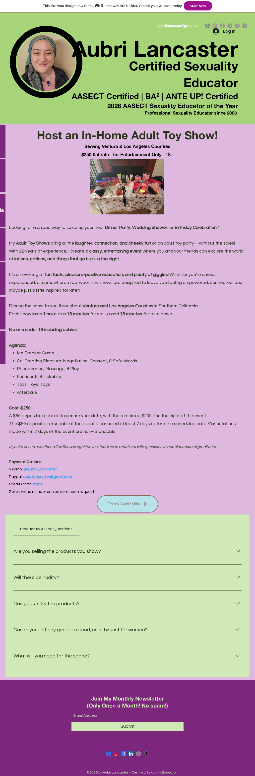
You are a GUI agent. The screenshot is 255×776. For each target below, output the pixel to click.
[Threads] (138, 753)
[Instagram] (116, 753)
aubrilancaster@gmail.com (191, 447)
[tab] (46, 528)
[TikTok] (244, 25)
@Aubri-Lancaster (40, 469)
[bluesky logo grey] (207, 25)
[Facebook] (123, 753)
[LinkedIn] (130, 753)
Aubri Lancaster (155, 48)
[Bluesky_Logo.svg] (108, 753)
